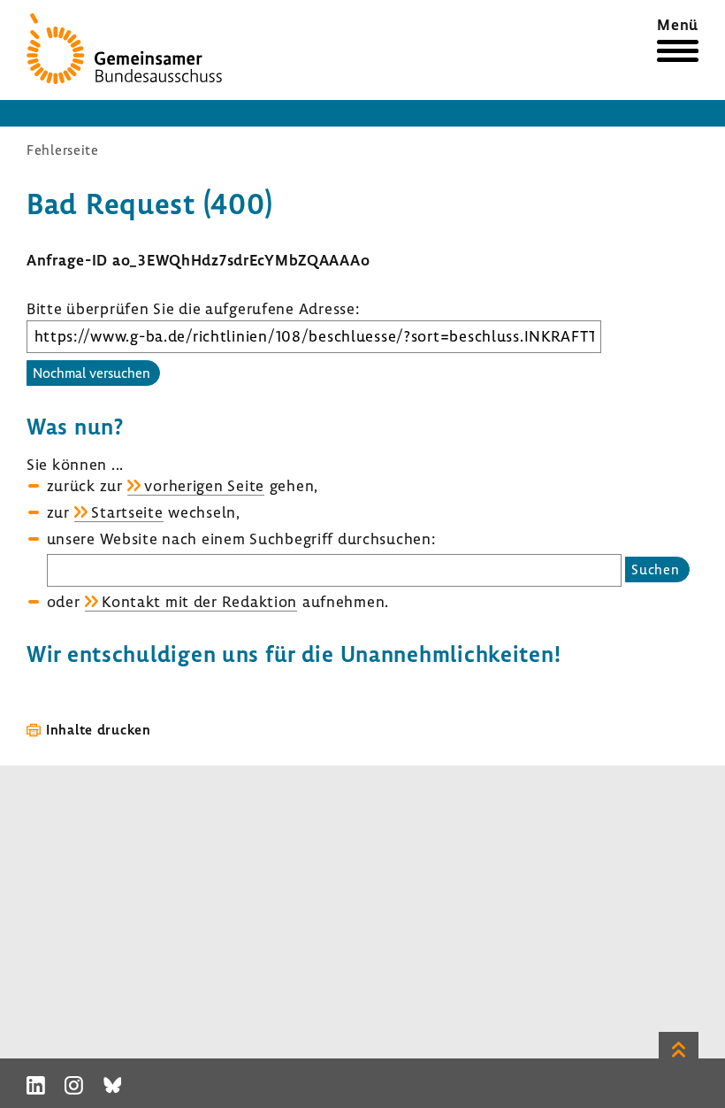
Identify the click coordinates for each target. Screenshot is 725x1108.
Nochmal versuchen (91, 372)
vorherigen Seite (204, 485)
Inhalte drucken (98, 729)
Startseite (127, 512)
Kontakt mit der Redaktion (199, 601)
